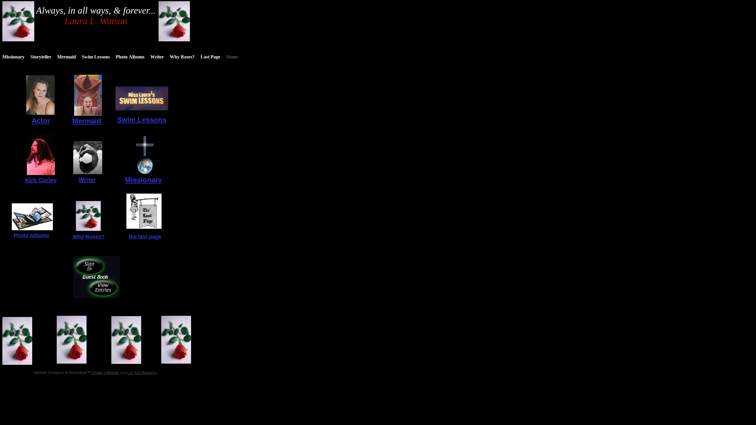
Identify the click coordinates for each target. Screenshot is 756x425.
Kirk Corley (41, 180)
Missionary (143, 180)
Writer (87, 179)
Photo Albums (31, 235)
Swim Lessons (141, 120)
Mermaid (86, 121)
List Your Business (142, 373)
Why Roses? (89, 237)
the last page (145, 237)
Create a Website (105, 373)
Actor (41, 121)
